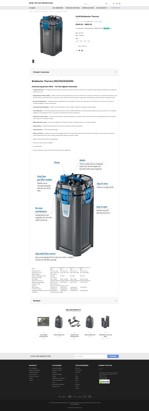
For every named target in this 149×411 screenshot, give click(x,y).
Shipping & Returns (88, 8)
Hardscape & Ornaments (58, 384)
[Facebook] (77, 50)
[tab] (74, 72)
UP (75, 374)
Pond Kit (54, 376)
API (76, 382)
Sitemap (31, 378)
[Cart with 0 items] (119, 3)
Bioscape (77, 368)
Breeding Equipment (57, 374)
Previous (145, 406)
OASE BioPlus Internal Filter (105, 335)
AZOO (76, 376)
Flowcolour (78, 370)
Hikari (76, 378)
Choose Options (105, 323)
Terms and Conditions (73, 8)
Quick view (43, 321)
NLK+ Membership (58, 8)
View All (77, 388)
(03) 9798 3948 (115, 8)
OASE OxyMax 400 (90, 335)
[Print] (82, 50)
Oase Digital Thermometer (43, 335)
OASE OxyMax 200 (59, 335)
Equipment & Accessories (58, 378)
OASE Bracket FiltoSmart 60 (74, 335)
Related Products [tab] (73, 310)
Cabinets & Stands (57, 370)
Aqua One (77, 372)
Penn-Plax (77, 384)
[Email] (79, 50)
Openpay (31, 380)
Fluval (76, 386)
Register (37, 376)
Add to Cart (74, 323)
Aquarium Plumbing (57, 368)
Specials (54, 372)
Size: (77, 38)
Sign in (31, 376)
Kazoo (76, 380)
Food (53, 382)
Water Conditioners (57, 380)
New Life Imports (101, 8)
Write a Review (98, 21)
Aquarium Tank (56, 386)
